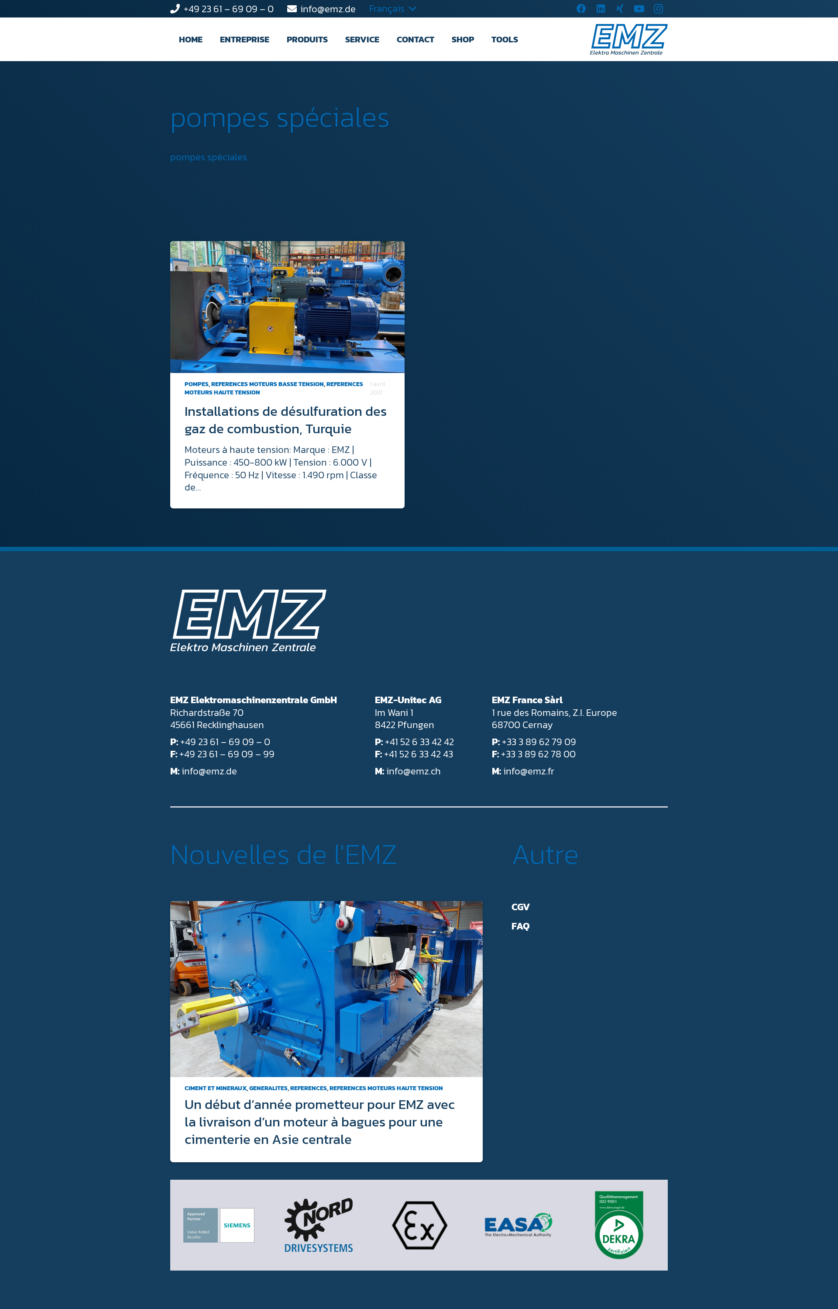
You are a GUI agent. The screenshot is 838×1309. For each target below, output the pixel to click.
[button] (277, 39)
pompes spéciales (280, 116)
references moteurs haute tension (386, 1088)
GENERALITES (268, 1088)
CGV (521, 907)
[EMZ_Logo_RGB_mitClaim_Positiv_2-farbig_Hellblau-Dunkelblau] (629, 39)
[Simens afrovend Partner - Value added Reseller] (218, 1225)
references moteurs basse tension (267, 384)
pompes (197, 384)
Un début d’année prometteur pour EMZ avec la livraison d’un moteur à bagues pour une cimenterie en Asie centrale (320, 1121)
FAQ (521, 926)
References (308, 1088)
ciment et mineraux (216, 1088)
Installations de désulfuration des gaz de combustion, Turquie (286, 420)
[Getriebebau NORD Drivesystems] (318, 1225)
